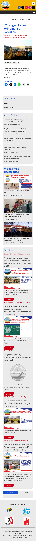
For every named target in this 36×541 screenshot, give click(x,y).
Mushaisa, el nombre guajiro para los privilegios (15, 148)
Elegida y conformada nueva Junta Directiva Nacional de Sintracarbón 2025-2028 (17, 130)
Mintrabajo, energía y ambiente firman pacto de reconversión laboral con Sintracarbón (18, 447)
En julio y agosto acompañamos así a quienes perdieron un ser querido (17, 157)
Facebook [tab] (10, 492)
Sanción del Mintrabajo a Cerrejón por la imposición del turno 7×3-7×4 (16, 121)
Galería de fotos (9, 107)
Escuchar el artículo (13, 62)
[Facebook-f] (19, 7)
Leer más (8, 299)
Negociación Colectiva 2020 (12, 37)
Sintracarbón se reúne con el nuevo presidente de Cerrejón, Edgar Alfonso (17, 403)
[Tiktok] (33, 7)
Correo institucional (18, 531)
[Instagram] (30, 7)
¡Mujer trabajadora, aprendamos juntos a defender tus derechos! (18, 357)
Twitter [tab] (26, 492)
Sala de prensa (26, 254)
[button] (33, 3)
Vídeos (23, 37)
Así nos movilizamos (21, 35)
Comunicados (18, 254)
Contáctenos (7, 531)
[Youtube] (26, 7)
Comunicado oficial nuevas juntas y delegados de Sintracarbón (17, 139)
